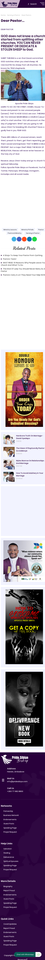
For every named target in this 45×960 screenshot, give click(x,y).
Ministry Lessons (10, 229)
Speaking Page (10, 828)
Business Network (11, 815)
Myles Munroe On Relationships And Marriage (30, 461)
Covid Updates (10, 924)
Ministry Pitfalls (27, 229)
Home (3, 15)
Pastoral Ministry (14, 233)
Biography (8, 886)
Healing (7, 853)
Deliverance (9, 857)
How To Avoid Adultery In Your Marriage (29, 474)
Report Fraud (9, 890)
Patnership (8, 811)
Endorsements (10, 819)
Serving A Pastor (13, 15)
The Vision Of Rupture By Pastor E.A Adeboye (30, 449)
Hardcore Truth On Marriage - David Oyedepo (29, 437)
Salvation (8, 849)
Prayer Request (10, 832)
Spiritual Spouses (11, 861)
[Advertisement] (22, 199)
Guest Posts (9, 823)
